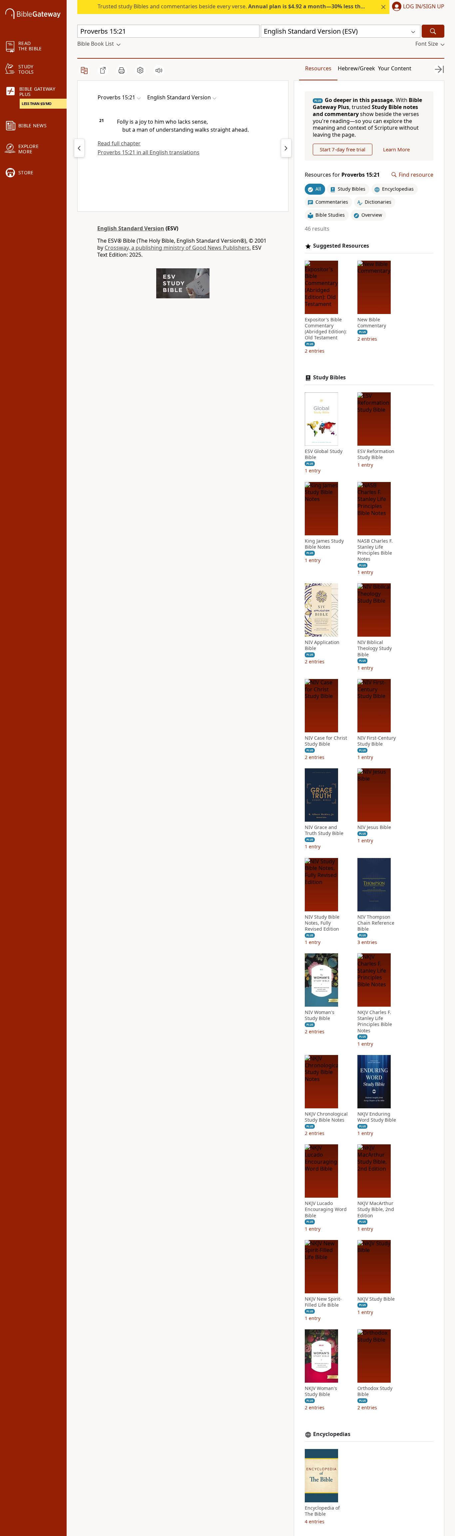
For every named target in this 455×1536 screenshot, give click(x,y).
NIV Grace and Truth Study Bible (324, 830)
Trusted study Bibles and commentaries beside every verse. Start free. (269, 6)
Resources (318, 68)
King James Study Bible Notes (324, 544)
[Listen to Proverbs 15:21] (159, 70)
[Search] (433, 31)
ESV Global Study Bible (323, 454)
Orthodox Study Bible (374, 1391)
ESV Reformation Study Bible (375, 454)
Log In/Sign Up (423, 6)
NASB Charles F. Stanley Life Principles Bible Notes (375, 550)
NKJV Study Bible (376, 1299)
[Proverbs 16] (286, 148)
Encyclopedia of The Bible (322, 1511)
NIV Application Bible (322, 645)
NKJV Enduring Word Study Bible (376, 1117)
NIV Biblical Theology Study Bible (374, 648)
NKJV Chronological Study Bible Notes (326, 1117)
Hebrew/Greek (356, 68)
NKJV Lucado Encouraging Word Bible (326, 1209)
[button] (416, 7)
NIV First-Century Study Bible (376, 741)
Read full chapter (119, 143)
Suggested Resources (341, 245)
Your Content (394, 68)
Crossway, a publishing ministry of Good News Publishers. (178, 247)
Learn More (396, 149)
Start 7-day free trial (342, 149)
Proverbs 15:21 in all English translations (149, 152)
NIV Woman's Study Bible (319, 1015)
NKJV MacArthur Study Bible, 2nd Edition (375, 1209)
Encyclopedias (331, 1434)
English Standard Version (130, 228)
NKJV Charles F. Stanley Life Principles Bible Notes (374, 1021)
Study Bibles (329, 377)
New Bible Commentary (371, 323)
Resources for (342, 174)
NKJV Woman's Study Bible (321, 1391)
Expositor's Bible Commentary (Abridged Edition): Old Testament (326, 329)
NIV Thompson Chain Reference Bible (375, 923)
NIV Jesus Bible (374, 827)
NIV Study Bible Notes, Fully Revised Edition (322, 923)
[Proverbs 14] (79, 148)
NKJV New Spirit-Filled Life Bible (323, 1302)
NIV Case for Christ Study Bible (326, 741)
